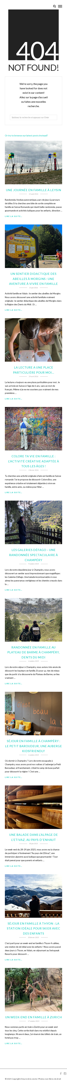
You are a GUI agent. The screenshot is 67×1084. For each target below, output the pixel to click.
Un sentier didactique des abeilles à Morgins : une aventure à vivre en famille (33, 278)
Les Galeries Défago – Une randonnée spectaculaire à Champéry (33, 555)
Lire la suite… (13, 216)
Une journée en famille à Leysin (33, 190)
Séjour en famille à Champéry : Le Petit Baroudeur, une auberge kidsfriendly (33, 746)
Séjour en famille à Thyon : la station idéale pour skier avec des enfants (33, 928)
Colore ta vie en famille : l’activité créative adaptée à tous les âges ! (33, 461)
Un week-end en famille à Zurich (33, 1017)
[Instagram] (65, 1073)
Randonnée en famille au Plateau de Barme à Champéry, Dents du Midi (33, 652)
